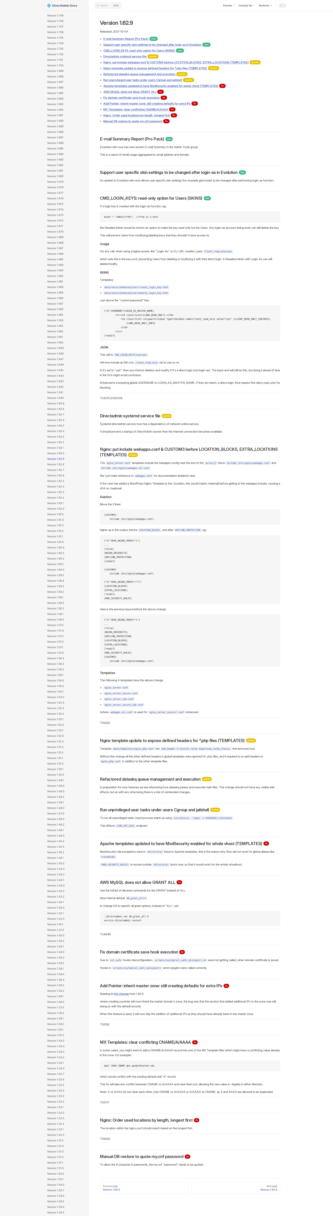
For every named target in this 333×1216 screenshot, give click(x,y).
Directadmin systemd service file (130, 56)
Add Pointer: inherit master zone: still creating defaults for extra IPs (149, 103)
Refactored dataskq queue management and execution (144, 74)
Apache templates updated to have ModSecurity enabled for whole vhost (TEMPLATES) (163, 86)
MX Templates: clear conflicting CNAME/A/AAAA (138, 109)
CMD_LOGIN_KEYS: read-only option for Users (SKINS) (142, 50)
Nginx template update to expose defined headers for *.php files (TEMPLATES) (160, 68)
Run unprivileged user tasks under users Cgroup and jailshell (147, 80)
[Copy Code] (274, 217)
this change (121, 994)
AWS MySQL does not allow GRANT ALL (132, 92)
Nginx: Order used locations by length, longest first (139, 115)
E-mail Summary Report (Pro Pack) (129, 39)
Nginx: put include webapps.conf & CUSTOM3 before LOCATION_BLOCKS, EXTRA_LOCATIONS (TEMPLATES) (181, 62)
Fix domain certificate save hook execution (134, 97)
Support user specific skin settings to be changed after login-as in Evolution (156, 44)
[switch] (282, 5)
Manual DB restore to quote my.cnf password (135, 121)
